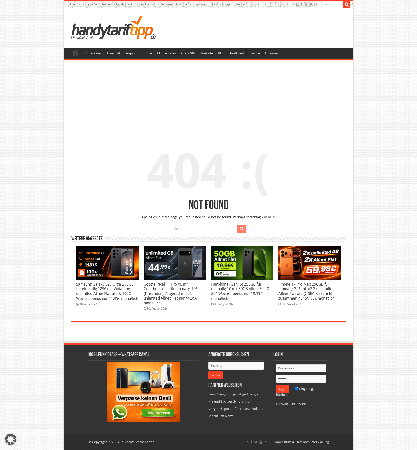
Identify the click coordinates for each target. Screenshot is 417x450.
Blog (221, 53)
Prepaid (130, 53)
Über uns (75, 4)
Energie (254, 53)
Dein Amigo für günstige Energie (233, 394)
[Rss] (297, 4)
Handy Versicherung (98, 4)
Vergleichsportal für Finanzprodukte (236, 409)
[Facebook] (301, 4)
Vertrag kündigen (221, 4)
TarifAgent (237, 53)
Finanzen (271, 53)
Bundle (147, 53)
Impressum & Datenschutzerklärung (301, 442)
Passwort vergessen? (291, 404)
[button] (346, 4)
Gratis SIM (188, 53)
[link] (143, 392)
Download (144, 4)
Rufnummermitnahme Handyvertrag (181, 4)
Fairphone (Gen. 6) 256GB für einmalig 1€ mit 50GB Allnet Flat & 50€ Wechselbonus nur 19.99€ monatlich (240, 291)
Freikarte (207, 53)
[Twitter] (306, 4)
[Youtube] (311, 4)
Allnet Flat (113, 53)
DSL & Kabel (92, 53)
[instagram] (316, 4)
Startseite (75, 53)
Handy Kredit (124, 4)
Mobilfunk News (220, 416)
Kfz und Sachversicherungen (229, 401)
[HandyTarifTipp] (113, 27)
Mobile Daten (166, 53)
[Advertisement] (208, 100)
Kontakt (241, 4)
